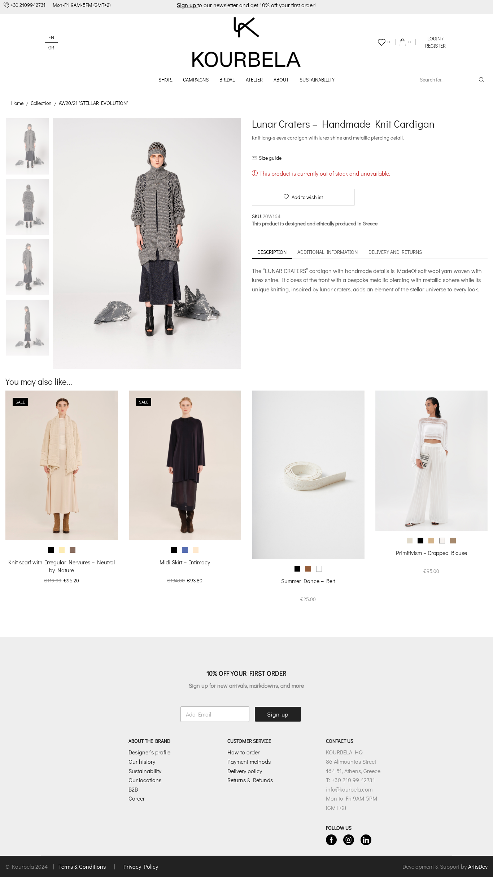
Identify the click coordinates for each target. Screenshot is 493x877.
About (281, 79)
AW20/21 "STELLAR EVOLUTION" (93, 103)
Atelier (254, 79)
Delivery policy (244, 771)
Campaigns (196, 79)
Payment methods (249, 761)
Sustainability (317, 79)
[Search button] (481, 80)
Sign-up (277, 714)
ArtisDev (478, 866)
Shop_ (165, 79)
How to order (243, 752)
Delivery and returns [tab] (395, 251)
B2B (133, 789)
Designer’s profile (149, 752)
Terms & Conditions (82, 866)
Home (17, 103)
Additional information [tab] (327, 251)
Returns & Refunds (250, 780)
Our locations (144, 780)
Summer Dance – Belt (308, 581)
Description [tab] (272, 251)
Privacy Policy (140, 866)
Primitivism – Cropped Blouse (431, 552)
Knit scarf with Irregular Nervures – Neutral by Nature (61, 566)
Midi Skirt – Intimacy (185, 562)
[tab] (272, 252)
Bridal (227, 79)
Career (136, 798)
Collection (41, 103)
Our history (141, 761)
